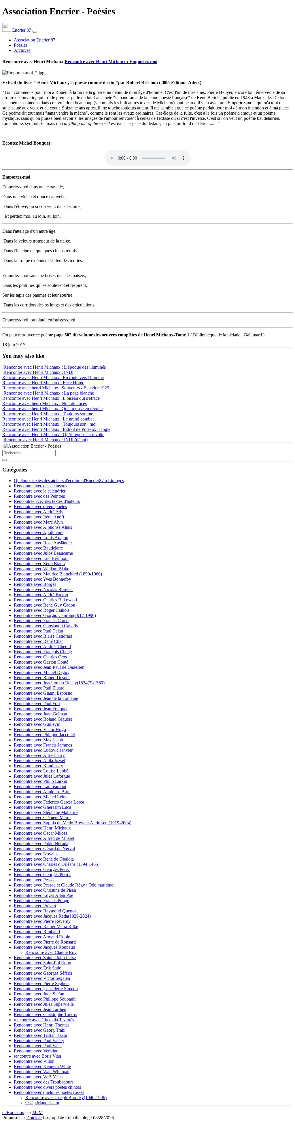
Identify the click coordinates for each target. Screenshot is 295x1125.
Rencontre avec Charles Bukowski (45, 599)
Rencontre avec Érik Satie (37, 967)
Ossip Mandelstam (42, 1102)
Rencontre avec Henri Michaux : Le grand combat (48, 418)
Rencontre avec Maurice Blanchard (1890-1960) (58, 573)
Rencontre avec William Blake (41, 568)
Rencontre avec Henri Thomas (41, 1024)
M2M (37, 1112)
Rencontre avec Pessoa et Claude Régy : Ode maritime (63, 884)
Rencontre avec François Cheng (43, 651)
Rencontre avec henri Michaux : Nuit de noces (44, 403)
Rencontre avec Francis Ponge (41, 900)
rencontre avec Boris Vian (37, 1056)
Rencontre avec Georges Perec (42, 869)
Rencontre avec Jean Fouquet (40, 708)
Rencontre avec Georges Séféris (43, 973)
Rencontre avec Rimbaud (37, 931)
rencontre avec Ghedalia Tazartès (44, 1019)
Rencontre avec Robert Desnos (42, 677)
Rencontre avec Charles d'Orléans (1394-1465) (56, 864)
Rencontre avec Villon (34, 1061)
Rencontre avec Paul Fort (37, 703)
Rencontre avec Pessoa (35, 879)
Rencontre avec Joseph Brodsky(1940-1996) (66, 1097)
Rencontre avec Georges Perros (42, 874)
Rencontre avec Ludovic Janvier (43, 750)
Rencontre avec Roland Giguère (43, 719)
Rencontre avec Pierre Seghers (41, 983)
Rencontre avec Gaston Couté (41, 662)
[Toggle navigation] (34, 32)
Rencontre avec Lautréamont (40, 786)
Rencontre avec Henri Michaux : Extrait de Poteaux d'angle (56, 429)
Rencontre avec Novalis (35, 853)
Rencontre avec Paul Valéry (39, 1040)
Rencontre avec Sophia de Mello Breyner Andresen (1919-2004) (72, 822)
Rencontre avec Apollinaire (38, 532)
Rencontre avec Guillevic (37, 724)
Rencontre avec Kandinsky (38, 765)
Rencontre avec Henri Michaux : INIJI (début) (45, 439)
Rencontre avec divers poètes (40, 506)
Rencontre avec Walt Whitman (41, 1071)
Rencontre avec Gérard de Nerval (44, 848)
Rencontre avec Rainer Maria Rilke (46, 926)
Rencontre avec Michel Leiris (40, 796)
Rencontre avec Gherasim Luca (42, 807)
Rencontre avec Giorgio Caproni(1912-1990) (55, 615)
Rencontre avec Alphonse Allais (43, 527)
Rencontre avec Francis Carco (41, 620)
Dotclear (34, 1117)
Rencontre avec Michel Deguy (41, 672)
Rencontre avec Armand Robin (42, 936)
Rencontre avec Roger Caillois (41, 610)
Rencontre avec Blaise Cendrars (43, 636)
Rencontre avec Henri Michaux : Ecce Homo (43, 382)
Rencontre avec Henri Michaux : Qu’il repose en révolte (53, 434)
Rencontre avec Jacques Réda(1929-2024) (52, 916)
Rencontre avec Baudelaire (38, 548)
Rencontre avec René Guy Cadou (44, 605)
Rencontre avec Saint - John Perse (45, 957)
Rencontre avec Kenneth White (42, 1066)
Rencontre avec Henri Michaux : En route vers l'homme (53, 377)
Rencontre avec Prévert (35, 905)
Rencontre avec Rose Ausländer (43, 542)
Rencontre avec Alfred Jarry (39, 755)
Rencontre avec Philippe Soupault (44, 999)
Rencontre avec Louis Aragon (41, 537)
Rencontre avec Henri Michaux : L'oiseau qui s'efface (51, 398)
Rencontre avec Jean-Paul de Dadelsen (49, 667)
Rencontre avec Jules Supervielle (44, 1004)
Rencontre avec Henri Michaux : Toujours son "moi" (50, 424)
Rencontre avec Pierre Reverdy (42, 921)
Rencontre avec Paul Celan (38, 630)
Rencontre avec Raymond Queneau (46, 910)
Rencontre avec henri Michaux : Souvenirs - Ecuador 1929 (55, 387)
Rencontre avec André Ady (38, 511)
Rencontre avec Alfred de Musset (44, 838)
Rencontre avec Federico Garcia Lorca (49, 802)
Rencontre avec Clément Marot (42, 817)
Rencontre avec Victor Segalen (42, 978)
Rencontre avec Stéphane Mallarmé (46, 812)
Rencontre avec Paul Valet (38, 1045)
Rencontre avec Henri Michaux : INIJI (38, 372)
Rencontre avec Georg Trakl (39, 1030)
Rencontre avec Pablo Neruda (41, 843)
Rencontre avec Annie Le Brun (42, 791)
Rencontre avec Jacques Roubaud (44, 947)
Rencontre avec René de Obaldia (44, 859)
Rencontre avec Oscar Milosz (40, 833)
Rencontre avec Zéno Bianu (39, 563)
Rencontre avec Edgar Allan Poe (43, 895)
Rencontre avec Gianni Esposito (43, 693)
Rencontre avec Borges (35, 584)
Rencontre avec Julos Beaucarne (43, 553)
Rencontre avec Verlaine (36, 1050)
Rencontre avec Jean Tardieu (40, 1009)
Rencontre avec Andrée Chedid (42, 646)
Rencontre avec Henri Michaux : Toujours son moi (48, 413)
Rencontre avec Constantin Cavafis (46, 625)
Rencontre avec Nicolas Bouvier (43, 589)
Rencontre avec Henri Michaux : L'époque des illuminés (54, 367)
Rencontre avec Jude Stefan (39, 993)
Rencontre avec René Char (38, 641)
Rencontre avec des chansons (40, 485)
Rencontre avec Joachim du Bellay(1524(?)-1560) (59, 682)
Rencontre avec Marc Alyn (38, 522)
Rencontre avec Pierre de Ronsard (45, 942)
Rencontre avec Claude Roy (51, 952)
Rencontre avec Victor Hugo (40, 729)
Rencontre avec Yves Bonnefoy (42, 579)
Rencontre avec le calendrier (39, 490)
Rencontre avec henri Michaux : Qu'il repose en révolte (52, 408)
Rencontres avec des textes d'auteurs (47, 501)
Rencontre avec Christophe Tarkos (45, 1014)
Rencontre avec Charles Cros (40, 656)
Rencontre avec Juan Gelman (40, 713)
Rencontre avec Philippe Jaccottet (44, 734)
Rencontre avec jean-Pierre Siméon (46, 988)
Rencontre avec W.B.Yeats (38, 1076)
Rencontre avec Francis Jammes (43, 745)
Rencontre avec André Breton (41, 594)
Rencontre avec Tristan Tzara (40, 1035)
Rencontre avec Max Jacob (38, 739)
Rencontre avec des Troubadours (43, 1081)
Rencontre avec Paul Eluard (39, 687)
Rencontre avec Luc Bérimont (41, 558)
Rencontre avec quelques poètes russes (49, 1092)
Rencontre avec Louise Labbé (41, 770)
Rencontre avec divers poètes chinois (47, 1087)
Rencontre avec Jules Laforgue (42, 776)
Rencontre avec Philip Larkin (40, 781)
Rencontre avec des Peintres (39, 496)
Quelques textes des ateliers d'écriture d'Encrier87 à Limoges (69, 480)
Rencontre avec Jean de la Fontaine (46, 698)
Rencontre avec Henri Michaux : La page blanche (48, 393)
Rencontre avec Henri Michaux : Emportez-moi (111, 61)
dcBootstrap (13, 1112)
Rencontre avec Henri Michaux (42, 827)
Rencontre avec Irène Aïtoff (39, 516)
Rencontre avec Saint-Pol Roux (42, 962)
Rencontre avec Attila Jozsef (39, 760)
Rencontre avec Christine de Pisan (45, 890)
